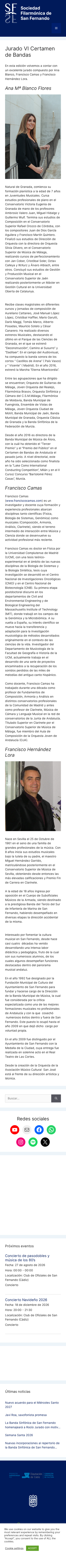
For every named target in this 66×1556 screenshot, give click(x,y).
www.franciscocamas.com (24, 500)
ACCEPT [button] (32, 1548)
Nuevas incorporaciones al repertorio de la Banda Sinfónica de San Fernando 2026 (32, 1445)
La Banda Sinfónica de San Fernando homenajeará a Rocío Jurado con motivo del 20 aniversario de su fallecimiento (32, 1425)
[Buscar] (56, 1098)
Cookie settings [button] (14, 1548)
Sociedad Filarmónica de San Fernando (36, 13)
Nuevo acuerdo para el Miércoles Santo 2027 (32, 1405)
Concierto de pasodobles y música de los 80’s (27, 1258)
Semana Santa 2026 (19, 1435)
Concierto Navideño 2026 (26, 1300)
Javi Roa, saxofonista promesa (26, 1415)
